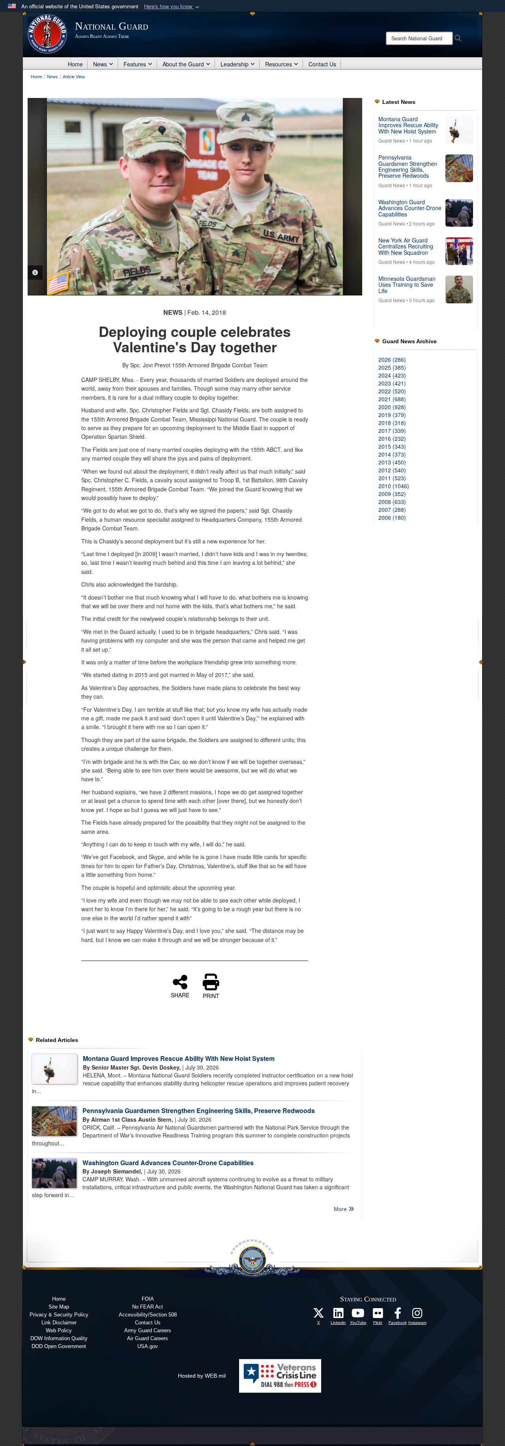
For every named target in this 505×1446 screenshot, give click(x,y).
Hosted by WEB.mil (202, 1376)
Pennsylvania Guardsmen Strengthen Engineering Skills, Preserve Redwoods (198, 1110)
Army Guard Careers (147, 1330)
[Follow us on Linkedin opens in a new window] (338, 1315)
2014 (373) (392, 454)
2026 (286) (392, 359)
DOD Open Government (59, 1346)
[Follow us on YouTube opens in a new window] (358, 1315)
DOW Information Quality (59, 1338)
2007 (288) (392, 509)
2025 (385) (392, 367)
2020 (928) (392, 407)
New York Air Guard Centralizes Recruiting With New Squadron (405, 246)
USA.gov (147, 1346)
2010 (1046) (393, 486)
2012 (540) (392, 470)
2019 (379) (392, 415)
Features (134, 64)
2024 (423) (392, 375)
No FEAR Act (147, 1307)
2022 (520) (392, 391)
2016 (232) (392, 438)
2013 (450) (392, 462)
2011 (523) (392, 478)
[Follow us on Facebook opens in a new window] (398, 1315)
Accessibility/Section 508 (148, 1315)
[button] (172, 6)
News (100, 64)
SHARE (180, 994)
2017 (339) (392, 430)
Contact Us (322, 64)
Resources (278, 64)
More (341, 1209)
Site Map (59, 1307)
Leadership (235, 64)
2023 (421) (392, 383)
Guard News (391, 140)
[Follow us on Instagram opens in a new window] (417, 1315)
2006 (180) (392, 517)
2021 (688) (392, 399)
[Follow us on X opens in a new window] (319, 1315)
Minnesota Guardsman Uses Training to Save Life (407, 285)
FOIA (148, 1299)
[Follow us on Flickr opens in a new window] (378, 1315)
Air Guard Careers (147, 1338)
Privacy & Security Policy (59, 1315)
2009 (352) (392, 494)
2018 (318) (392, 423)
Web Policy (59, 1330)
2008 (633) (392, 502)
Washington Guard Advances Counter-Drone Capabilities (168, 1162)
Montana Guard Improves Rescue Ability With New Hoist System (179, 1058)
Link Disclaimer (59, 1323)
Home (75, 64)
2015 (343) (392, 446)
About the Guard (183, 64)
